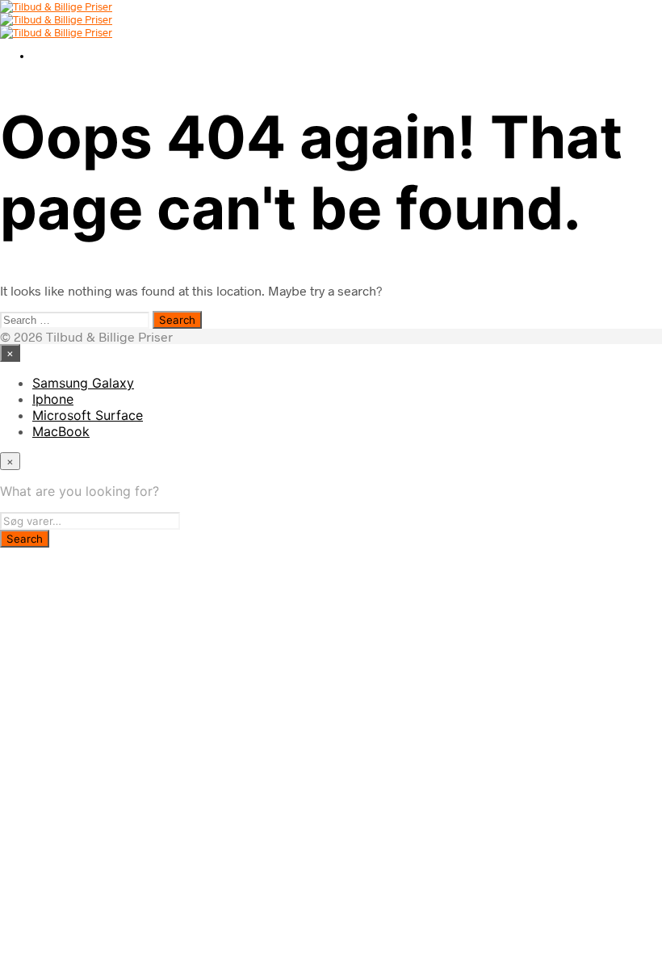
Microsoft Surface (87, 415)
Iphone (52, 399)
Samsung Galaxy (83, 383)
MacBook (61, 431)
